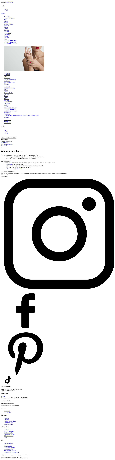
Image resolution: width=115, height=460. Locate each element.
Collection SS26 (8, 424)
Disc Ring (6, 419)
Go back (9, 164)
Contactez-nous (8, 430)
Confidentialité (8, 446)
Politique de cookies (9, 447)
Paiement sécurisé (8, 436)
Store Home (10, 168)
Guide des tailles (8, 433)
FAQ (5, 437)
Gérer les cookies (8, 449)
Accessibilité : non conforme (11, 452)
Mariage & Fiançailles (10, 421)
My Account (18, 168)
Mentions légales (8, 443)
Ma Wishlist (7, 121)
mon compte (7, 120)
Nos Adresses (7, 412)
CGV (5, 444)
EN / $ (6, 11)
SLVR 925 (10, 2)
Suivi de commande (9, 431)
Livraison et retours (9, 434)
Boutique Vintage (8, 422)
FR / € (5, 130)
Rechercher (4, 139)
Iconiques (6, 418)
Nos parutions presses (10, 450)
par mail (3, 396)
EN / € (6, 9)
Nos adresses (7, 123)
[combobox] (8, 138)
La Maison (7, 411)
